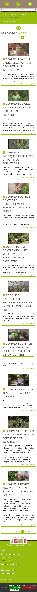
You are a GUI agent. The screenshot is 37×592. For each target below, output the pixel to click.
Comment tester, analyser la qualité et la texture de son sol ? (18, 490)
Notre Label (5, 561)
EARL (13, 16)
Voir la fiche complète (27, 84)
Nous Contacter (7, 579)
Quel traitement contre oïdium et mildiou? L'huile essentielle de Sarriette (16, 254)
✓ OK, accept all (15, 587)
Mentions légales (7, 573)
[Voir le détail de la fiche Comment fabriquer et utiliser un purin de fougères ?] (18, 144)
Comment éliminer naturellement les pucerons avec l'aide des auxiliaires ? (18, 349)
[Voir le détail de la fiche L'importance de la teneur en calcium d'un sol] (18, 380)
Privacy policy (23, 589)
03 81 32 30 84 (9, 21)
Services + (5, 557)
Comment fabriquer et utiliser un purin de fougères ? (18, 158)
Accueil (3, 551)
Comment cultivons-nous (10, 554)
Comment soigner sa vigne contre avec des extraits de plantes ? (18, 109)
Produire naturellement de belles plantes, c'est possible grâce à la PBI (18, 302)
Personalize (14, 589)
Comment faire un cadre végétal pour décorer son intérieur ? (17, 64)
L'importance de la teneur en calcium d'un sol (18, 393)
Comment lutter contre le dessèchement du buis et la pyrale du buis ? (17, 204)
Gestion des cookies (8, 570)
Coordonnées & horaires (10, 564)
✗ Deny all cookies (28, 587)
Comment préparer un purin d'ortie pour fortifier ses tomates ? (18, 436)
